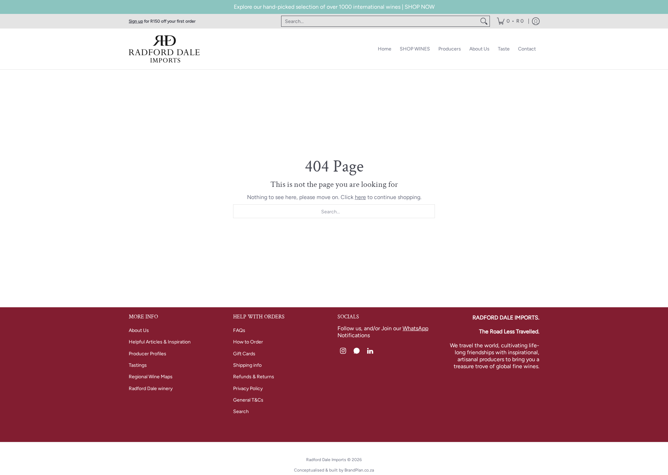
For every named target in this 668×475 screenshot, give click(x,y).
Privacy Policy (248, 388)
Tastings (138, 365)
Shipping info (247, 365)
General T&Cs (248, 400)
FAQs (239, 330)
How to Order (248, 342)
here (360, 197)
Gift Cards (244, 354)
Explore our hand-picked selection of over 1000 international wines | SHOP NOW (334, 6)
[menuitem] (510, 21)
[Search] (484, 21)
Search (241, 411)
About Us (139, 330)
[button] (343, 351)
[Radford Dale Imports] (165, 49)
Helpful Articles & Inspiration (160, 342)
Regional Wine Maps (151, 377)
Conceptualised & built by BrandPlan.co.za (334, 470)
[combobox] (379, 21)
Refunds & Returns (253, 377)
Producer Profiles (147, 354)
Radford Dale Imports (326, 459)
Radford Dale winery (151, 388)
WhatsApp (415, 328)
